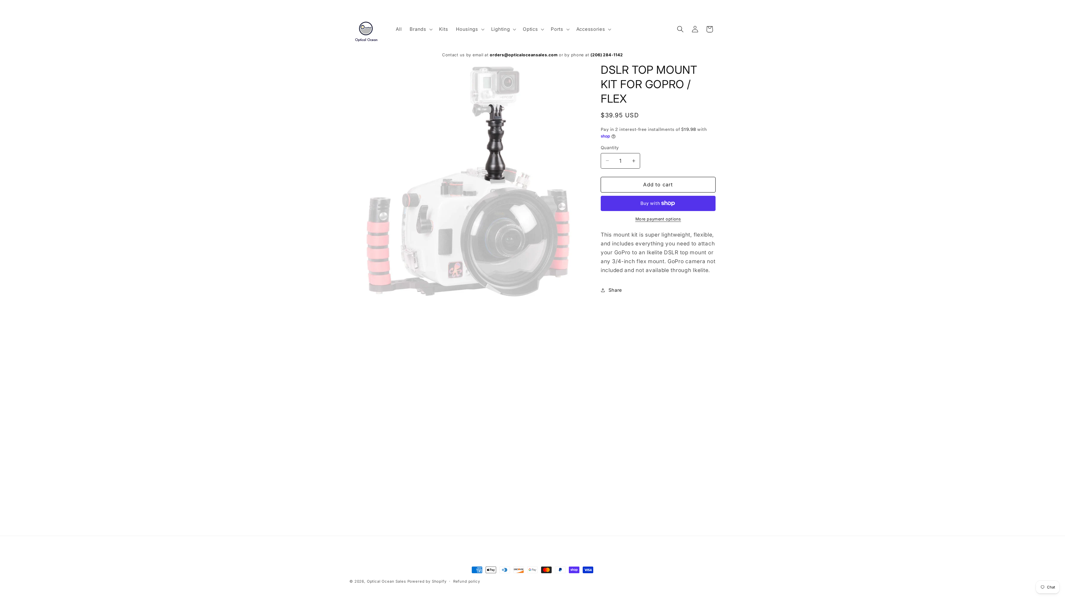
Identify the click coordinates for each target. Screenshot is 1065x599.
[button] (420, 29)
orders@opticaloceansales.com (523, 54)
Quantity (610, 147)
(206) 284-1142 (606, 54)
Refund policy (466, 581)
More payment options (658, 219)
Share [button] (615, 290)
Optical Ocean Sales (386, 581)
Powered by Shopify (427, 581)
